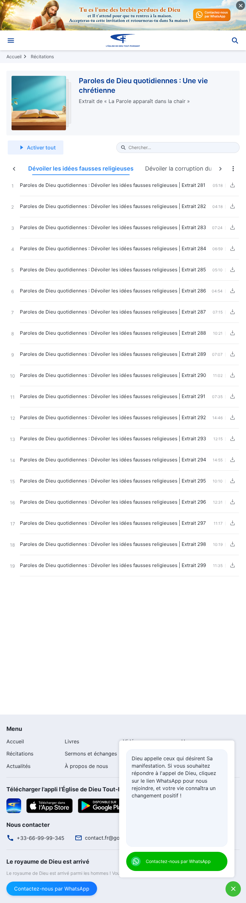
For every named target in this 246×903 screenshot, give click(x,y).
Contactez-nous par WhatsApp (51, 888)
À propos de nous (86, 766)
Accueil (13, 56)
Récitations (42, 56)
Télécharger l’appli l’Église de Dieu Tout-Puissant (74, 789)
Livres (72, 741)
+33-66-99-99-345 (40, 838)
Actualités (18, 766)
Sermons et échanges (91, 753)
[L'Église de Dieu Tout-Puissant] (123, 40)
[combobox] (181, 147)
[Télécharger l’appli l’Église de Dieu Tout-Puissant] (13, 805)
